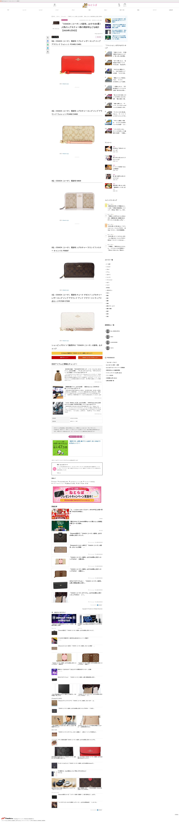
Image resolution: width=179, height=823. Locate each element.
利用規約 (176, 814)
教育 (107, 311)
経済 (107, 313)
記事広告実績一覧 (109, 380)
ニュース (24, 10)
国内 (107, 298)
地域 (89, 10)
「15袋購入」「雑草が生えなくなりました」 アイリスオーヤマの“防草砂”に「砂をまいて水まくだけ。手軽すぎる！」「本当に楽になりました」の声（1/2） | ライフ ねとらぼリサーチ (117, 250)
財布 (79, 483)
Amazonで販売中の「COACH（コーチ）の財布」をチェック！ (78, 353)
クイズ (57, 10)
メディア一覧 (4, 820)
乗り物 (107, 287)
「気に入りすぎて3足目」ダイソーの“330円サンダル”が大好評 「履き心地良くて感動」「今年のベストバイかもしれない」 (119, 98)
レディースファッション (58, 483)
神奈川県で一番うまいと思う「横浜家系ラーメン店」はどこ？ (119, 187)
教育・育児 (122, 10)
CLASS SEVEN (114, 342)
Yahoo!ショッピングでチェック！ (90, 357)
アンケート (108, 142)
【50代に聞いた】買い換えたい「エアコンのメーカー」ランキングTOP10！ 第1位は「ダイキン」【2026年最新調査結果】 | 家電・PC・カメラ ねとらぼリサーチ (117, 230)
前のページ (73, 436)
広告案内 (13, 820)
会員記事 (171, 10)
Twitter (58, 472)
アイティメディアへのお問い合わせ (113, 372)
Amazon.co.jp (66, 83)
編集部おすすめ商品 (70, 483)
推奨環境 (43, 820)
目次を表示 (99, 36)
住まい (105, 10)
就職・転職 (108, 308)
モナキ (112, 347)
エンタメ (41, 10)
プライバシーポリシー (26, 820)
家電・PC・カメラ (110, 306)
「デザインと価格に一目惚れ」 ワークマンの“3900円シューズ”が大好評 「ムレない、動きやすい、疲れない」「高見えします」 (119, 124)
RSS (32, 820)
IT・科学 (108, 264)
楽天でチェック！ (64, 357)
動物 (138, 10)
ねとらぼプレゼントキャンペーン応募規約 (115, 367)
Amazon (55, 481)
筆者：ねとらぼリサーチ (62, 464)
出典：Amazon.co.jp (56, 28)
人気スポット (109, 290)
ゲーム (107, 272)
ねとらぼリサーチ (99, 33)
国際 (107, 300)
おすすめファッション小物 (76, 481)
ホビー (107, 282)
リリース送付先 (109, 375)
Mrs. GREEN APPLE (115, 331)
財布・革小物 (85, 483)
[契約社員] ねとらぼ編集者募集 (112, 370)
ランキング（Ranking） (90, 481)
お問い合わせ (18, 820)
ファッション (64, 20)
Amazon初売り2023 (63, 481)
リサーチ (154, 10)
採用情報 (39, 820)
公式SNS (9, 820)
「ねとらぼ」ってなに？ (111, 362)
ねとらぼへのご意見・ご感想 (112, 365)
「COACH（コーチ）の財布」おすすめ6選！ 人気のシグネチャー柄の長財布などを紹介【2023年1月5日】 (82, 27)
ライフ (107, 285)
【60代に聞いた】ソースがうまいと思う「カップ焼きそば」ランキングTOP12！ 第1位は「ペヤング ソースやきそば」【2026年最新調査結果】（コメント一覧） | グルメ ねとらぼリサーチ (117, 240)
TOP (8, 10)
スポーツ (108, 274)
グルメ (73, 10)
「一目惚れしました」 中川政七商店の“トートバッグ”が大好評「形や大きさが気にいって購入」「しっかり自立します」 (119, 90)
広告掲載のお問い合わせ (111, 378)
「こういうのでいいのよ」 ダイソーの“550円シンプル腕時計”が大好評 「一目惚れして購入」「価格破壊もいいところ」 (119, 133)
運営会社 (35, 820)
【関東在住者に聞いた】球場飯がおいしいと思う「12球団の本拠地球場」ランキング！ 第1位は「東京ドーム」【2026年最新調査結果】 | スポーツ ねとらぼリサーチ (117, 209)
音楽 (107, 316)
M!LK (112, 336)
